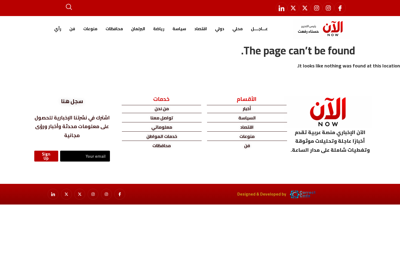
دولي (219, 29)
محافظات (114, 29)
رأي (57, 29)
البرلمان (138, 29)
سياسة (179, 29)
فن (72, 29)
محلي (237, 29)
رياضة (158, 29)
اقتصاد (200, 29)
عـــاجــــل (259, 29)
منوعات (90, 29)
